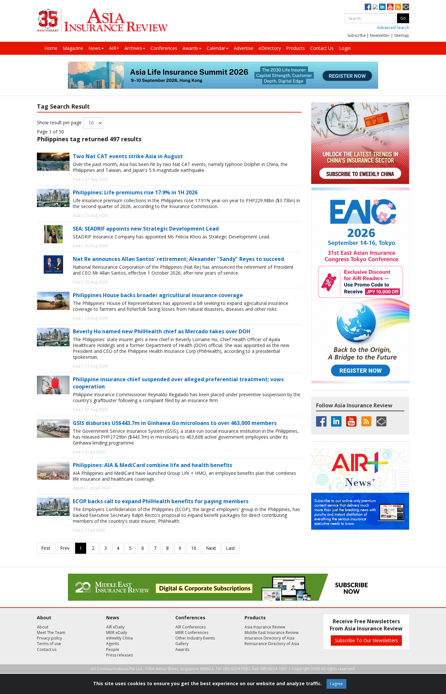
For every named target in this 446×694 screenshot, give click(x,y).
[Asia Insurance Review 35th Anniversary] (102, 20)
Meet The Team (51, 632)
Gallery (181, 643)
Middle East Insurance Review (271, 632)
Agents (112, 643)
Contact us (46, 649)
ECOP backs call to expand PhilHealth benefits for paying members (160, 501)
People (112, 649)
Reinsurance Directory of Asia (272, 643)
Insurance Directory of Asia (270, 638)
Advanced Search (393, 27)
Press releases (119, 655)
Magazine (73, 48)
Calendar (216, 48)
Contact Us (322, 48)
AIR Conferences (190, 627)
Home (50, 48)
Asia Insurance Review (265, 627)
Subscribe (356, 35)
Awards (190, 48)
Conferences (164, 48)
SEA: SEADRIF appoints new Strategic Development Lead (146, 228)
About (42, 627)
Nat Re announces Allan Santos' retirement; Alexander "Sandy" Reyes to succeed (178, 259)
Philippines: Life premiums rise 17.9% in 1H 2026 (135, 192)
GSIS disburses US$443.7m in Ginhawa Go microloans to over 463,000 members (175, 423)
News (94, 48)
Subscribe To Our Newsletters (366, 640)
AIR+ (114, 48)
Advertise (243, 48)
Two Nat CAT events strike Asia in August (128, 156)
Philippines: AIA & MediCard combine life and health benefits (152, 465)
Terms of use (49, 643)
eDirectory (270, 48)
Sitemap (401, 35)
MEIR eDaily (116, 632)
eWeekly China (119, 638)
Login (345, 48)
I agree (336, 683)
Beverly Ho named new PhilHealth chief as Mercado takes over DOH (161, 331)
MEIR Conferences (191, 632)
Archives (133, 48)
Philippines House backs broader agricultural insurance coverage (158, 295)
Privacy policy (49, 638)
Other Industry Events (195, 638)
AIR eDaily (115, 627)
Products (295, 48)
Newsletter (380, 35)
